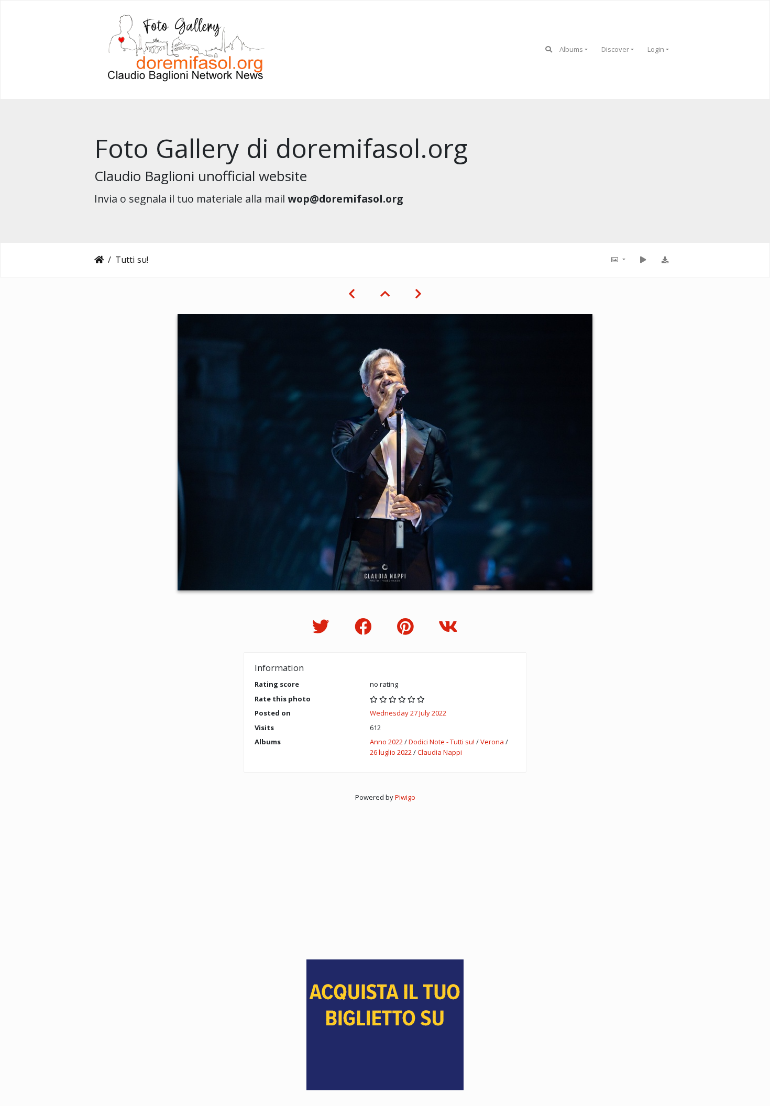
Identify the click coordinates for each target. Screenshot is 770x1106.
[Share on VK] (448, 626)
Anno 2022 (386, 741)
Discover (615, 49)
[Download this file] (665, 259)
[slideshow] (643, 259)
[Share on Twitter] (323, 626)
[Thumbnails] (385, 293)
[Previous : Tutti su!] (352, 293)
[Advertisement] (385, 876)
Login (655, 49)
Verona (492, 741)
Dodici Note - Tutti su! (442, 741)
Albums (571, 49)
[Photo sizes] (617, 259)
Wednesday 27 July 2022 (408, 713)
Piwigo (405, 797)
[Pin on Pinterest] (407, 626)
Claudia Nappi (439, 752)
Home (99, 259)
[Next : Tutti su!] (418, 293)
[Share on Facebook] (365, 626)
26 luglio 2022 (391, 752)
